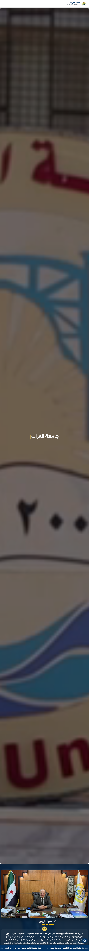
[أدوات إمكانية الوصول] (84, 940)
